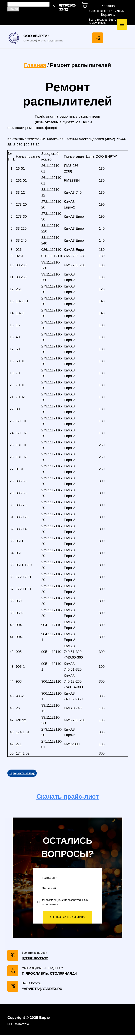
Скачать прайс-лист (67, 796)
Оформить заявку (22, 773)
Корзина (108, 15)
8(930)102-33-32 (67, 7)
